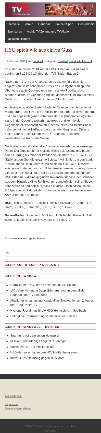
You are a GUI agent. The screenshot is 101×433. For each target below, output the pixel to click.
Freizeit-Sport (64, 24)
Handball (44, 24)
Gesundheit (86, 24)
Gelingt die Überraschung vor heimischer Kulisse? (43, 316)
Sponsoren (14, 31)
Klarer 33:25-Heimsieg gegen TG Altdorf (36, 358)
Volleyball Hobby (18, 39)
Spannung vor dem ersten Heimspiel (34, 335)
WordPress (71, 426)
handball (38, 61)
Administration (13, 396)
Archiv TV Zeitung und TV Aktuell (48, 31)
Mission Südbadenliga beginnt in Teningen (38, 341)
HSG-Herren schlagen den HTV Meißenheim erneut (44, 352)
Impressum (11, 404)
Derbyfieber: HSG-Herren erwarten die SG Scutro (43, 285)
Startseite (13, 24)
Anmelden (50, 430)
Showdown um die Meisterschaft (31, 347)
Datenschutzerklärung (18, 408)
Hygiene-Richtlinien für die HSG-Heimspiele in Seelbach (48, 310)
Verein (29, 24)
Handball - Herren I (80, 61)
